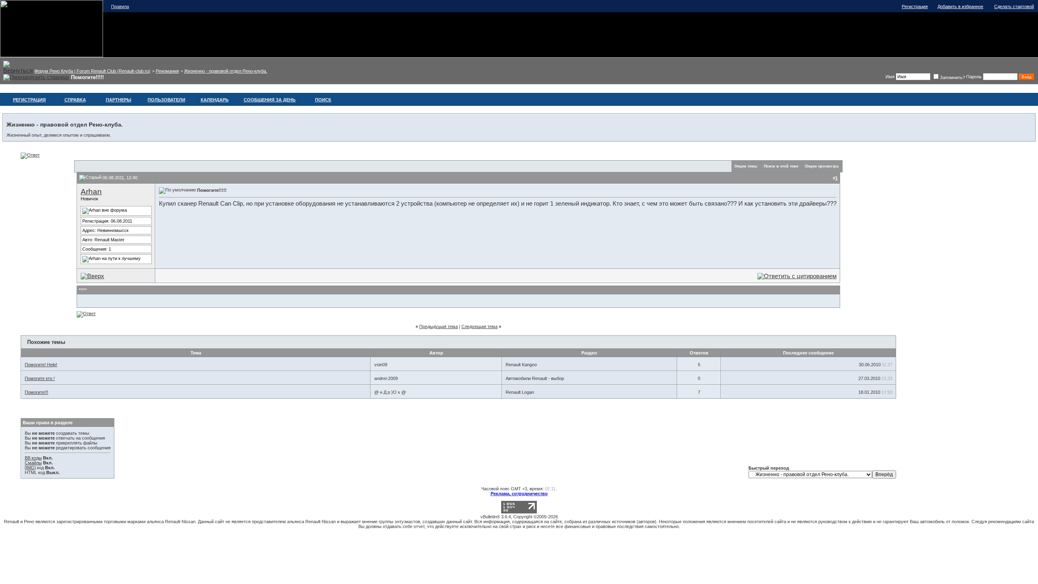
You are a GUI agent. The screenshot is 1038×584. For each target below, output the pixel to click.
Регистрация (915, 6)
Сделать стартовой (1014, 6)
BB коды (33, 457)
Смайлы (33, 462)
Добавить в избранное (960, 6)
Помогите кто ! (40, 378)
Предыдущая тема (438, 326)
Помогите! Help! (41, 364)
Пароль (974, 76)
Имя (890, 76)
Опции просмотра (822, 166)
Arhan (91, 191)
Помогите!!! (36, 392)
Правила (120, 6)
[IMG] (30, 467)
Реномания (167, 71)
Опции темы (745, 166)
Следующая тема (479, 326)
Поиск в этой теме (781, 166)
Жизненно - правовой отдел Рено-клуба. (225, 71)
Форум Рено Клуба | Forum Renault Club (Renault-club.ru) (92, 71)
